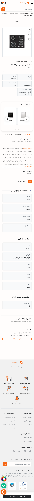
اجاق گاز (5, 13)
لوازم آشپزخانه (14, 13)
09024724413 (28, 441)
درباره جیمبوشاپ (10, 417)
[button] (18, 129)
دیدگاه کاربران (8, 134)
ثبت (5, 464)
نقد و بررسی (26, 134)
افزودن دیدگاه (17, 339)
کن (31, 61)
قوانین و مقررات (27, 417)
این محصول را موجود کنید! (17, 496)
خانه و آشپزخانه (24, 13)
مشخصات (18, 134)
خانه (31, 13)
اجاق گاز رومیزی (28, 15)
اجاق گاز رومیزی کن (22, 61)
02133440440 (28, 438)
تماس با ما (12, 421)
